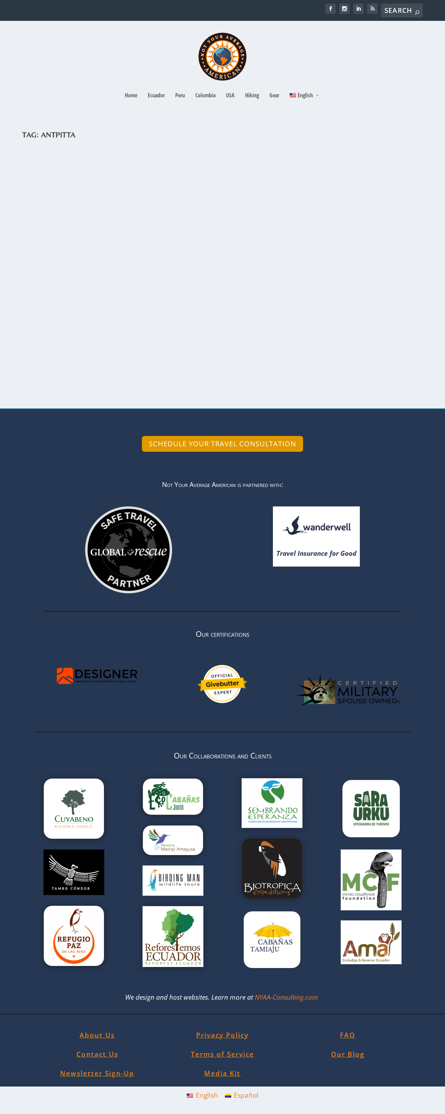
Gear (274, 95)
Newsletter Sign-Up (97, 1073)
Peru (180, 95)
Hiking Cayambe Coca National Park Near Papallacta (137, 337)
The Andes (135, 348)
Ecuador (156, 95)
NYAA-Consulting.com (287, 997)
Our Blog (348, 1054)
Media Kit (222, 1073)
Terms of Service (222, 1054)
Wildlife (176, 348)
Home (131, 95)
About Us (97, 1035)
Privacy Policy (222, 1035)
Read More (54, 376)
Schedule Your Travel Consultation (222, 443)
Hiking (252, 95)
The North (157, 348)
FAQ (347, 1035)
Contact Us (97, 1054)
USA (230, 95)
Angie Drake (47, 348)
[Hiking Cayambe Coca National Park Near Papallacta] (174, 236)
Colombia (205, 95)
